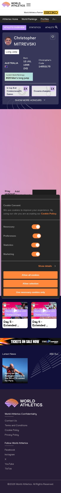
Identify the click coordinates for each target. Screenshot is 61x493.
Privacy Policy (12, 434)
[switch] (37, 235)
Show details (45, 266)
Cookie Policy (48, 213)
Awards (56, 19)
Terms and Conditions (16, 425)
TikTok (8, 468)
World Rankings (29, 19)
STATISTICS (35, 27)
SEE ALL (54, 354)
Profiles (45, 19)
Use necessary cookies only (30, 292)
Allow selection (30, 283)
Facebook (10, 449)
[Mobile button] (28, 5)
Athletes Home (10, 19)
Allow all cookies (30, 275)
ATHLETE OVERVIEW (14, 27)
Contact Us (11, 420)
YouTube (9, 464)
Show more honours (28, 100)
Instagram (10, 454)
